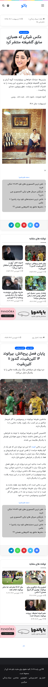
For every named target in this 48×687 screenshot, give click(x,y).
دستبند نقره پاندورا (24, 177)
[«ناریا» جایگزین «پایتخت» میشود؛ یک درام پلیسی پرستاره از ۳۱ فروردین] (12, 283)
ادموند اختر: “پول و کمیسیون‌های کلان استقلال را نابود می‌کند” (13, 265)
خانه (41, 19)
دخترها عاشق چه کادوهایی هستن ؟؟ (28, 207)
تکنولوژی (24, 677)
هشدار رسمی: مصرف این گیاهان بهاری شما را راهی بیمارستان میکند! (36, 296)
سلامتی (16, 677)
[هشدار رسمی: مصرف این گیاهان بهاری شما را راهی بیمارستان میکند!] (35, 283)
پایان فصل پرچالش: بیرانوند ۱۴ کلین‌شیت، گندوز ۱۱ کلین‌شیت (35, 266)
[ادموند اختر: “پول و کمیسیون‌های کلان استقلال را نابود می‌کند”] (12, 252)
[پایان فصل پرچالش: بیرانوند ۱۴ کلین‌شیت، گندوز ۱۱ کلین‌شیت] (35, 253)
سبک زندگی (33, 19)
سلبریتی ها (40, 21)
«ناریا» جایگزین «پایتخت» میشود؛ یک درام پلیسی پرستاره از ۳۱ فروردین (13, 295)
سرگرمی (24, 682)
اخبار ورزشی (33, 677)
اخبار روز (42, 677)
